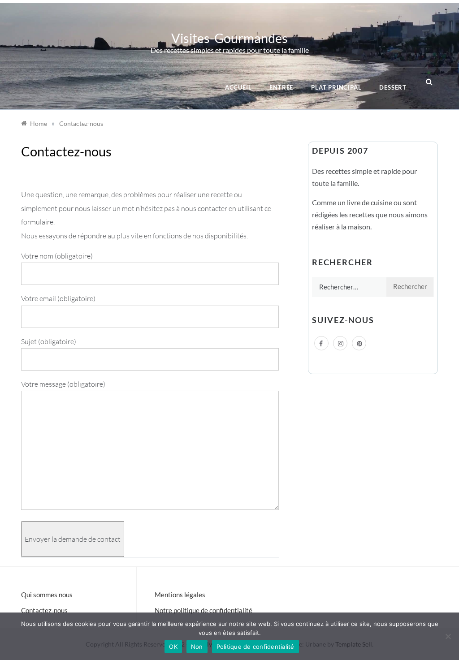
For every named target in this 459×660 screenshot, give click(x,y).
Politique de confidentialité (255, 646)
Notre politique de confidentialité (203, 610)
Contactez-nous (44, 610)
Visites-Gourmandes (229, 38)
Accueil (238, 87)
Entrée (281, 87)
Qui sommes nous (47, 595)
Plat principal (336, 87)
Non (197, 646)
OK (173, 646)
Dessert (393, 87)
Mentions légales (180, 595)
